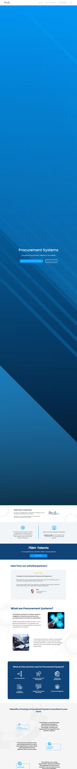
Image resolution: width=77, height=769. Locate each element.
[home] (7, 3)
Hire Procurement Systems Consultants (31, 261)
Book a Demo (53, 2)
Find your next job (51, 261)
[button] (13, 585)
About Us (41, 2)
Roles (46, 2)
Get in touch (38, 555)
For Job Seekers (62, 2)
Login (71, 2)
